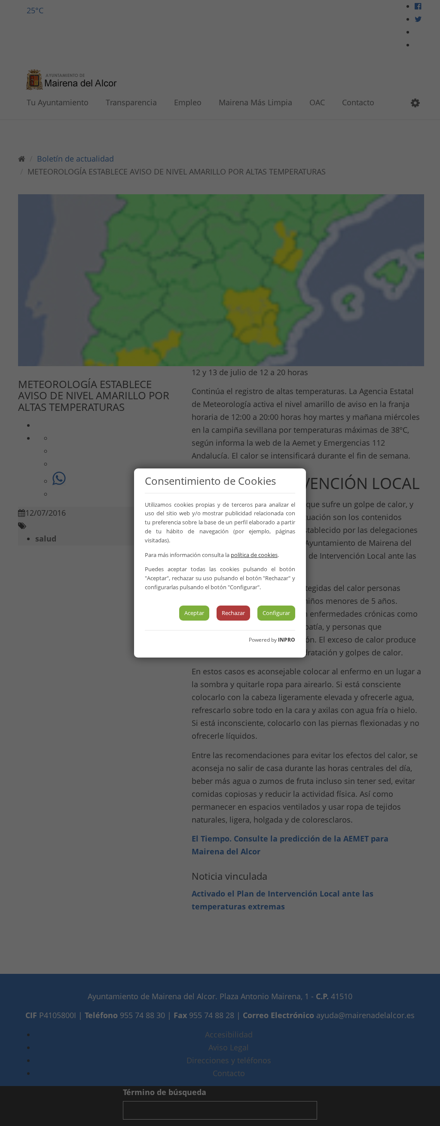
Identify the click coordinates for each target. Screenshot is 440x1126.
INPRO (286, 639)
